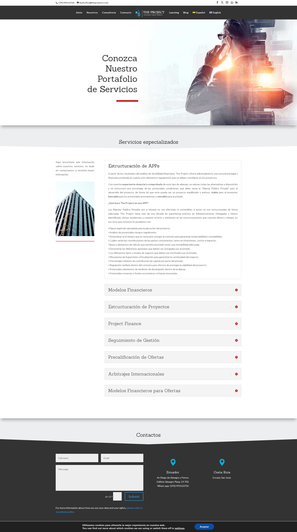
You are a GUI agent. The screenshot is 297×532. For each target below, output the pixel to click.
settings (179, 528)
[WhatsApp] (232, 3)
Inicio (79, 12)
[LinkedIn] (236, 3)
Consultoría (109, 12)
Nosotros (92, 12)
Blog (185, 12)
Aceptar (204, 526)
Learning (174, 12)
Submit (134, 496)
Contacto (125, 12)
